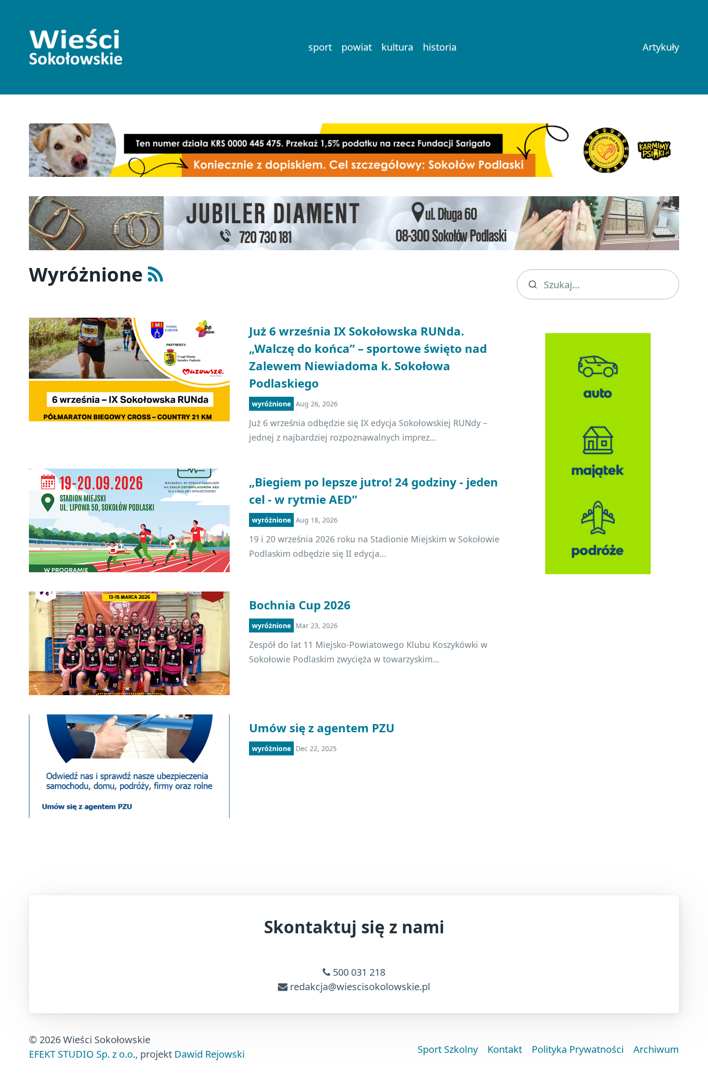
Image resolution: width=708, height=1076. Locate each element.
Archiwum (656, 1049)
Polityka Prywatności (578, 1049)
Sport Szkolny (448, 1049)
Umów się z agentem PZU (321, 728)
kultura (397, 47)
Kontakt (504, 1049)
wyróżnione (271, 403)
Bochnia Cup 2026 (300, 605)
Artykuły (660, 47)
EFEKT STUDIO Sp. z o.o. (82, 1054)
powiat (356, 47)
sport (320, 47)
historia (440, 47)
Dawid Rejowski (209, 1054)
